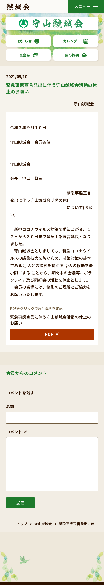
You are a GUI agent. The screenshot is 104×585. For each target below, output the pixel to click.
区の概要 (72, 54)
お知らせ (25, 40)
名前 (10, 406)
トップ (22, 523)
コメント (16, 432)
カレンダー (72, 40)
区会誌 (24, 54)
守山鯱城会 (43, 523)
